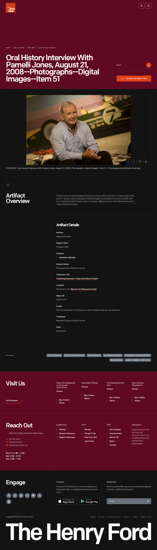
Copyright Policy (114, 517)
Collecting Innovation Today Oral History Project (77, 279)
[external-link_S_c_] (25, 445)
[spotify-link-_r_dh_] (8, 501)
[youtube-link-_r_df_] (33, 495)
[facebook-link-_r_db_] (8, 495)
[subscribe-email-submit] (148, 501)
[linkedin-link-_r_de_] (27, 495)
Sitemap (135, 517)
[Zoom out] (133, 161)
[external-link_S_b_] (25, 442)
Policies (101, 517)
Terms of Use (145, 517)
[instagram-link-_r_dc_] (15, 495)
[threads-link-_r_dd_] (21, 495)
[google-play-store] (89, 501)
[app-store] (66, 501)
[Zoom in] (128, 161)
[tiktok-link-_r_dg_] (39, 495)
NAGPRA (93, 517)
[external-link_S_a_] (25, 439)
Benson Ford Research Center (84, 289)
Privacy (126, 517)
